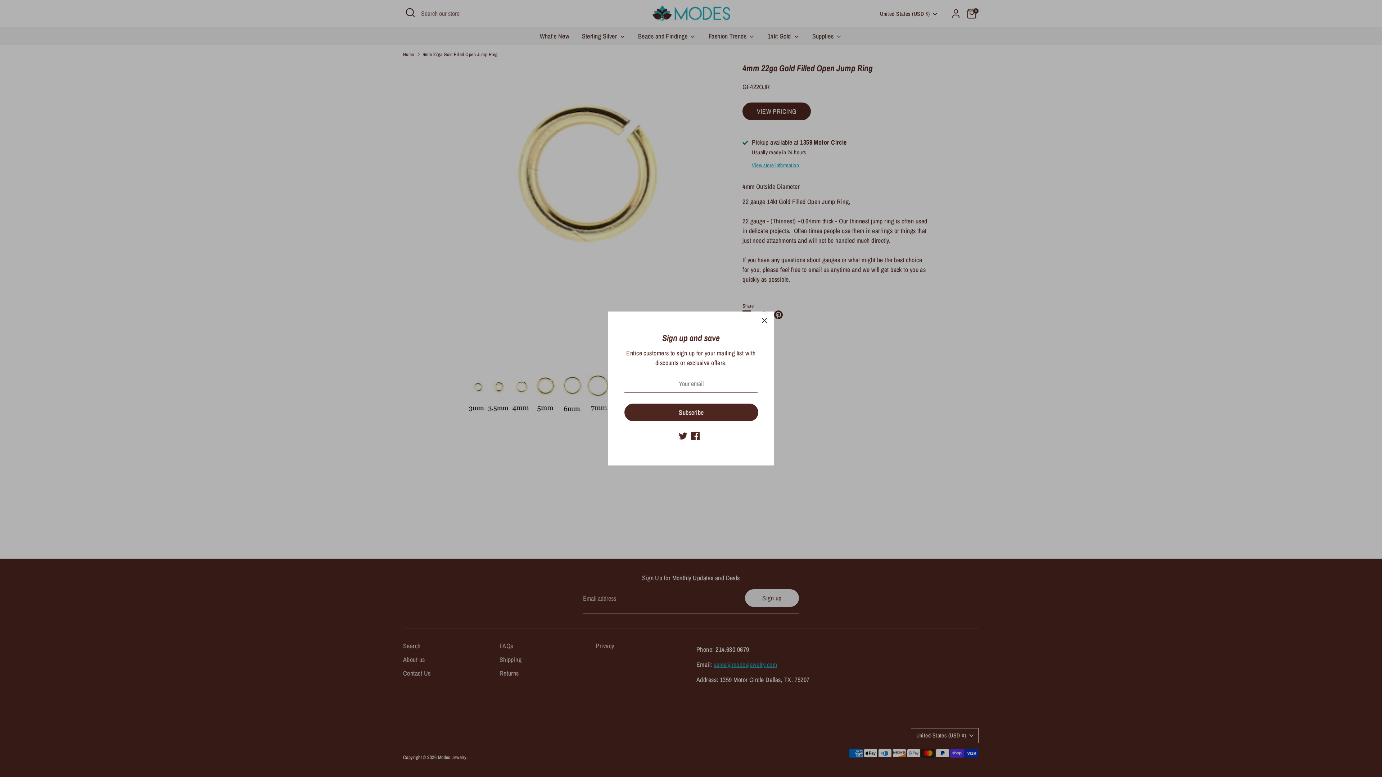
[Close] (764, 321)
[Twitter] (683, 436)
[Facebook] (695, 436)
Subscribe (691, 412)
